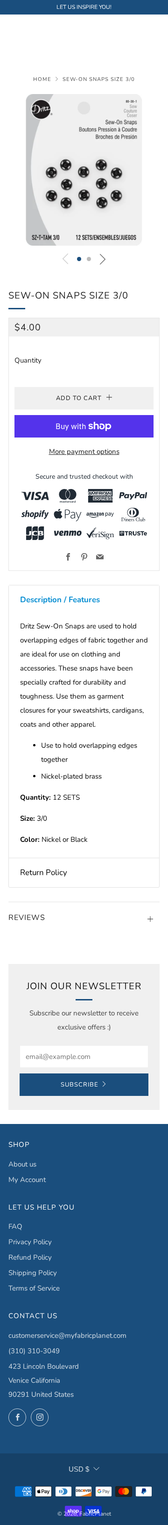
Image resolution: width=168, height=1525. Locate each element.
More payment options (84, 451)
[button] (79, 259)
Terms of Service (34, 1288)
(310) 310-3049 (34, 1351)
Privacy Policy (30, 1242)
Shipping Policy (32, 1272)
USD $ (79, 1469)
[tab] (84, 599)
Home (42, 79)
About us (22, 1164)
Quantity (28, 360)
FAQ (15, 1226)
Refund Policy (30, 1257)
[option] (84, 170)
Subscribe (79, 1084)
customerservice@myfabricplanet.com (67, 1335)
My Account (27, 1179)
